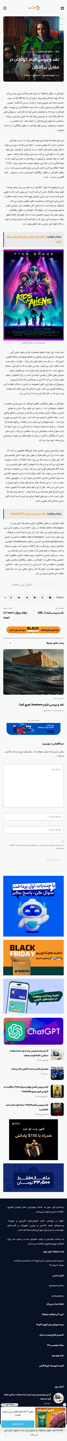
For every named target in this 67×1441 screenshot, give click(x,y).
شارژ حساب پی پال (55, 1304)
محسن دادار (59, 710)
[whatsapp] (11, 597)
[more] (5, 597)
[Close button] (64, 1404)
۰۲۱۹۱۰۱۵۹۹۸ (58, 1296)
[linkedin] (19, 597)
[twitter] (42, 597)
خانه (57, 51)
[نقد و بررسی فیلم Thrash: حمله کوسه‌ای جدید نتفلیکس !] (57, 1109)
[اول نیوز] (33, 8)
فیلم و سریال (30, 51)
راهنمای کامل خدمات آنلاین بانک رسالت (29, 1069)
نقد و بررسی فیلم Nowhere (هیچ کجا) (41, 705)
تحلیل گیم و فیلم (45, 51)
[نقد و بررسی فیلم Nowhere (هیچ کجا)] (33, 672)
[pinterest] (35, 597)
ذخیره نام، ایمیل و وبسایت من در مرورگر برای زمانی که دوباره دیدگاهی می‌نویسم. (36, 847)
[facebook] (50, 597)
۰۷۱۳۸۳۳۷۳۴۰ (56, 1286)
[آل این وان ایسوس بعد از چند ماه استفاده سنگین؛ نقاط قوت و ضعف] (57, 1055)
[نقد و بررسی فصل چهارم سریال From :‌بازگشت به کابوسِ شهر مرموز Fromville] (57, 1091)
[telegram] (27, 597)
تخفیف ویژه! (18, 1424)
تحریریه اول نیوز (49, 75)
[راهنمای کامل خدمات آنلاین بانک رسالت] (57, 1073)
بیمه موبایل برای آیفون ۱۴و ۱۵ (50, 1325)
